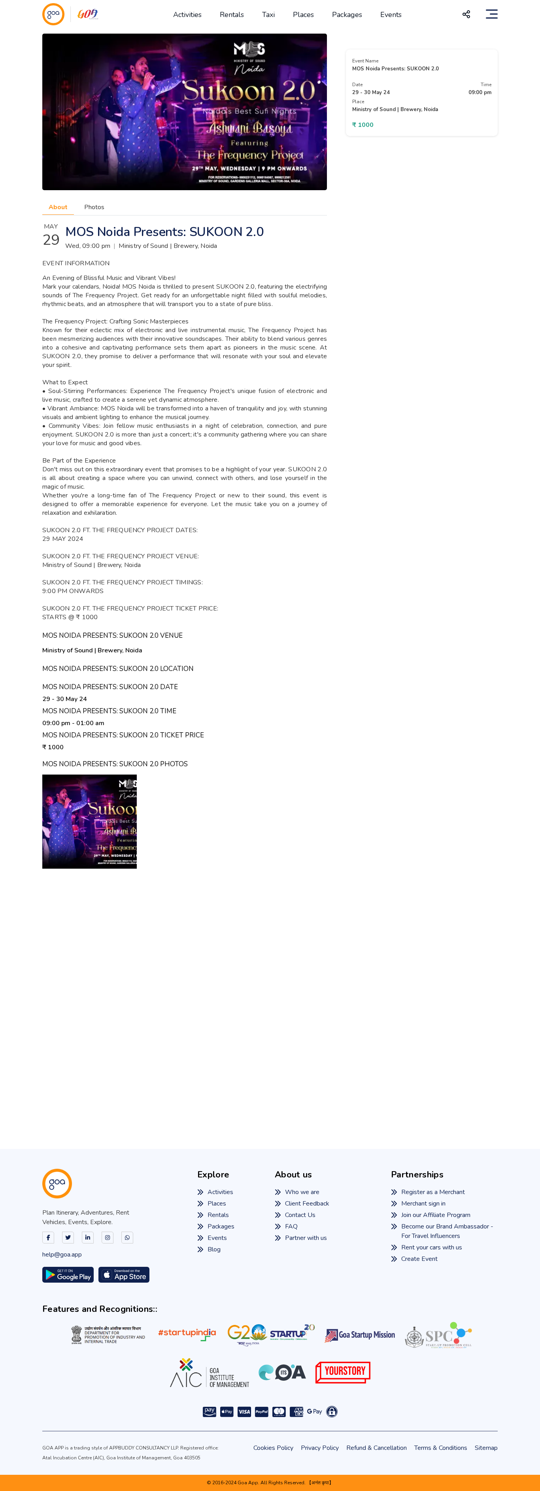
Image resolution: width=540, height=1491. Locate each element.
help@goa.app (62, 1254)
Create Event (419, 1259)
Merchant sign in (423, 1203)
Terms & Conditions (440, 1448)
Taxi (268, 14)
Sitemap (486, 1448)
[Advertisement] (270, 996)
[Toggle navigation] (492, 14)
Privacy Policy (320, 1448)
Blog (214, 1249)
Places (303, 14)
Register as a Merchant (433, 1192)
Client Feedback (307, 1203)
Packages (347, 14)
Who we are (302, 1192)
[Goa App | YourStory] (342, 1372)
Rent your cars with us (431, 1247)
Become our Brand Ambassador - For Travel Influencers (447, 1231)
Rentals (232, 14)
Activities (187, 14)
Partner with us (306, 1238)
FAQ (291, 1226)
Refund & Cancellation (376, 1448)
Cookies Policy (273, 1448)
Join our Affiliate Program (435, 1215)
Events (391, 14)
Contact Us (300, 1215)
